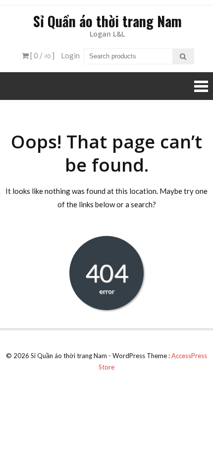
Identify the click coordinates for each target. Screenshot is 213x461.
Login (70, 55)
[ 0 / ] (41, 55)
